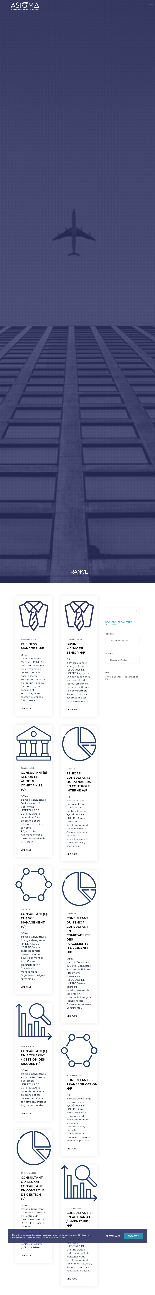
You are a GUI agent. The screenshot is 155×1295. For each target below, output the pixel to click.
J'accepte (133, 1236)
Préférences (113, 1236)
